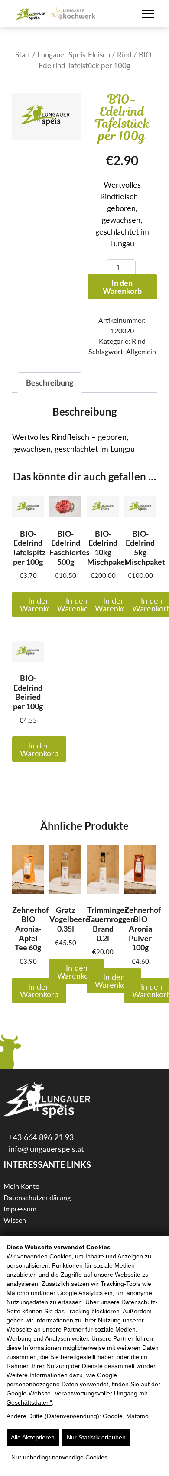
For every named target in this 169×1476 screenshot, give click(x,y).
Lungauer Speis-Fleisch (73, 54)
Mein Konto (21, 1186)
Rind (124, 54)
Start (22, 54)
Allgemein (141, 351)
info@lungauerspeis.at (45, 1149)
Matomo (137, 1415)
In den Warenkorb (122, 286)
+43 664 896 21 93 (40, 1137)
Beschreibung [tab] (49, 382)
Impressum (19, 1208)
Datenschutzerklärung (37, 1197)
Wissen (14, 1220)
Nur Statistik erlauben (96, 1437)
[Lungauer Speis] (31, 14)
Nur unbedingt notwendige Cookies (59, 1457)
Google (113, 1415)
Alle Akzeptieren (33, 1437)
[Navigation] (148, 14)
